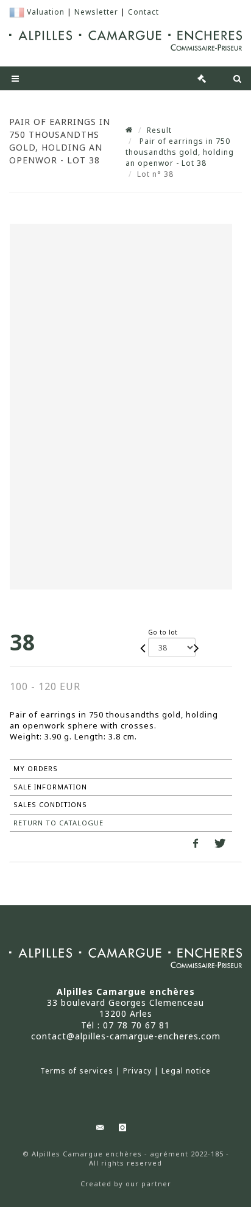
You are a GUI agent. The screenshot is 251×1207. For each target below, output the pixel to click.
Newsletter (96, 12)
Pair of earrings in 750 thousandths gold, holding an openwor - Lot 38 (179, 152)
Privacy (137, 1071)
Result (159, 130)
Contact (143, 12)
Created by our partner (125, 1184)
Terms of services (76, 1071)
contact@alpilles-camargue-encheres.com (126, 1036)
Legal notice (186, 1071)
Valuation (46, 12)
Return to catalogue (58, 822)
